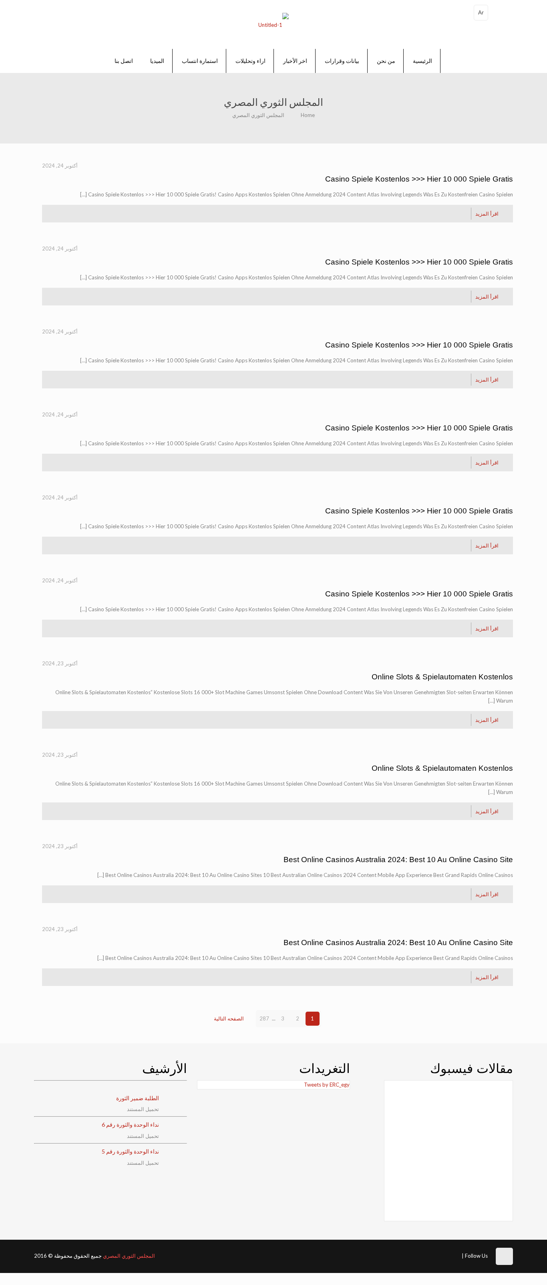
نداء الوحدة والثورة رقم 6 (130, 1124)
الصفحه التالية (229, 1018)
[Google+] (440, 1255)
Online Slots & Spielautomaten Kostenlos (442, 677)
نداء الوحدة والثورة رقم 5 (130, 1151)
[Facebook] (453, 1255)
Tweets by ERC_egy (327, 1084)
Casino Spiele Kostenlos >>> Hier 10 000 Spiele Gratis (419, 179)
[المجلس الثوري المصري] (273, 24)
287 (264, 1018)
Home (308, 115)
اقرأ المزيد (487, 213)
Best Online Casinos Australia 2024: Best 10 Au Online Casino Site (398, 859)
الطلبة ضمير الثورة (137, 1098)
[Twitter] (430, 1255)
